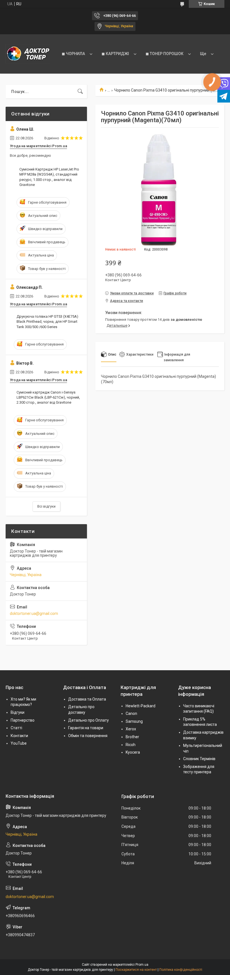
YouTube (19, 743)
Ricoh (130, 744)
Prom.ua (141, 965)
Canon (131, 713)
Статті (16, 728)
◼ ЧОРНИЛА (73, 53)
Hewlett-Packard (140, 706)
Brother (132, 737)
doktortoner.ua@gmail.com (34, 613)
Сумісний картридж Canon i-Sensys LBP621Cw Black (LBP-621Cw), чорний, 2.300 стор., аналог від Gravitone (48, 397)
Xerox (131, 729)
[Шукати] (80, 91)
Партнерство (22, 720)
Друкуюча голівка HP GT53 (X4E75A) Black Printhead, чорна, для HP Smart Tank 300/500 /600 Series (47, 321)
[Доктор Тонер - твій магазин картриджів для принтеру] (28, 53)
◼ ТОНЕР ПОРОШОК (164, 53)
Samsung (134, 721)
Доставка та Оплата (87, 699)
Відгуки (17, 712)
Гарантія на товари (85, 728)
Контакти (19, 735)
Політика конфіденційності (180, 970)
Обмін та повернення (87, 735)
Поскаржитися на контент (136, 970)
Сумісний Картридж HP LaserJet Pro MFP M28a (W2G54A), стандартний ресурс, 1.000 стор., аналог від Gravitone (49, 177)
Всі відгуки (46, 506)
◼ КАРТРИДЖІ (115, 53)
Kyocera (133, 752)
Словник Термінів (199, 758)
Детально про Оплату (88, 720)
